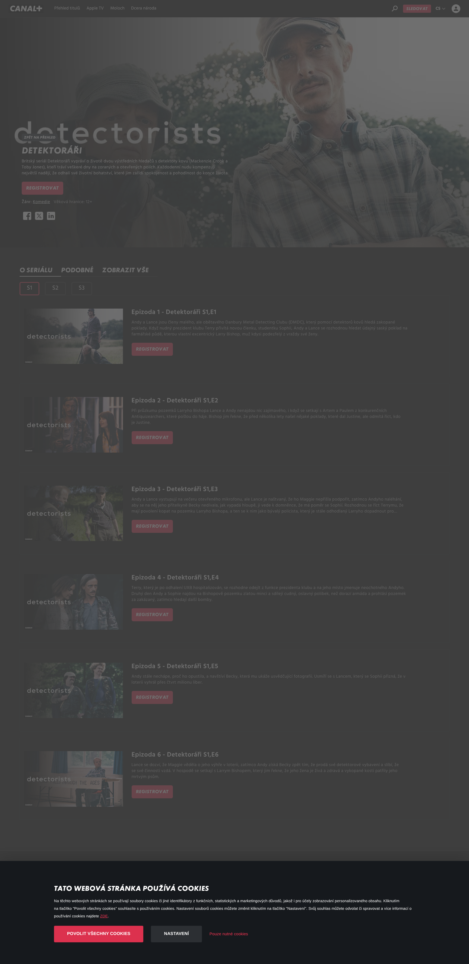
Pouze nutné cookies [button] (229, 934)
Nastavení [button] (176, 933)
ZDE (104, 916)
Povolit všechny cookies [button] (98, 933)
